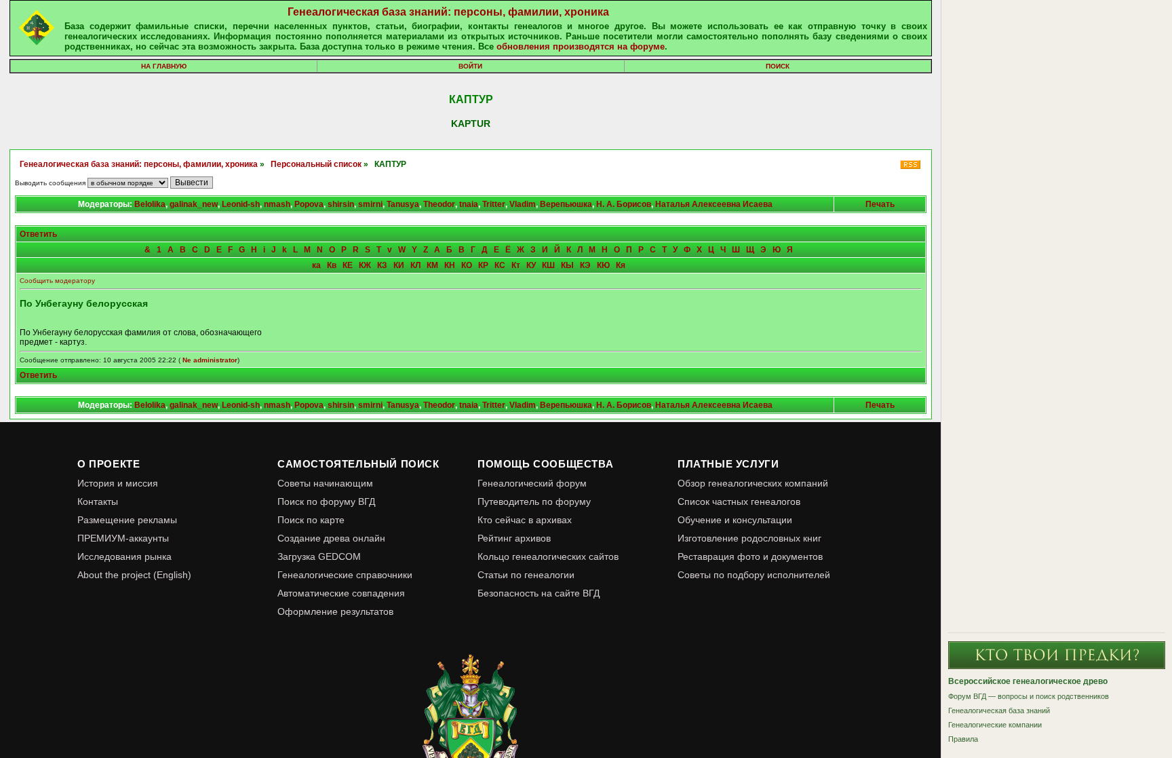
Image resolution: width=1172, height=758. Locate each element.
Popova (309, 204)
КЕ (348, 265)
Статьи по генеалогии (525, 574)
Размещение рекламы (127, 519)
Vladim (522, 204)
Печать (880, 204)
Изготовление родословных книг (749, 538)
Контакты (97, 501)
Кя (620, 265)
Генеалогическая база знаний (999, 710)
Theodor (439, 204)
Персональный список (316, 164)
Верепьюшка (566, 204)
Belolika (149, 204)
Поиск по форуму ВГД (326, 501)
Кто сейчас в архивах (524, 519)
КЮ (603, 265)
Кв (331, 265)
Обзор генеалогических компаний (753, 483)
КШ (548, 265)
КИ (398, 265)
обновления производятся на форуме (580, 46)
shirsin (341, 204)
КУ (531, 265)
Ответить (38, 234)
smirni (370, 204)
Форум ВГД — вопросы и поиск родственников (1028, 696)
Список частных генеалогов (739, 501)
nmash (277, 204)
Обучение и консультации (735, 519)
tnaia (468, 204)
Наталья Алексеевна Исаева (714, 204)
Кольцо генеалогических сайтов (548, 556)
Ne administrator (209, 360)
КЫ (567, 265)
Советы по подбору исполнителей (754, 574)
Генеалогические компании (995, 725)
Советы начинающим (325, 483)
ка (316, 265)
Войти (470, 66)
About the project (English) (134, 574)
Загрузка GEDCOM (319, 556)
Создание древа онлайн (331, 538)
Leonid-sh (241, 204)
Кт (515, 265)
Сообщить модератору (57, 280)
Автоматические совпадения (341, 593)
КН (449, 265)
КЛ (415, 265)
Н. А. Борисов (623, 204)
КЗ (382, 265)
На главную (164, 66)
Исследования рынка (124, 556)
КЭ (585, 265)
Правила (963, 739)
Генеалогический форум (532, 483)
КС (499, 265)
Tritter (493, 204)
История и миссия (117, 483)
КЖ (365, 265)
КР (483, 265)
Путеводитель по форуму (534, 501)
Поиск (777, 66)
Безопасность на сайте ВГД (538, 593)
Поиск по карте (311, 519)
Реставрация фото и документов (750, 556)
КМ (432, 265)
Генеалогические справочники (344, 574)
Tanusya (403, 204)
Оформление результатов (335, 611)
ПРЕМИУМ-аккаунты (123, 538)
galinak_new (194, 204)
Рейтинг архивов (514, 538)
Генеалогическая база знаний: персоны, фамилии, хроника (448, 12)
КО (466, 265)
